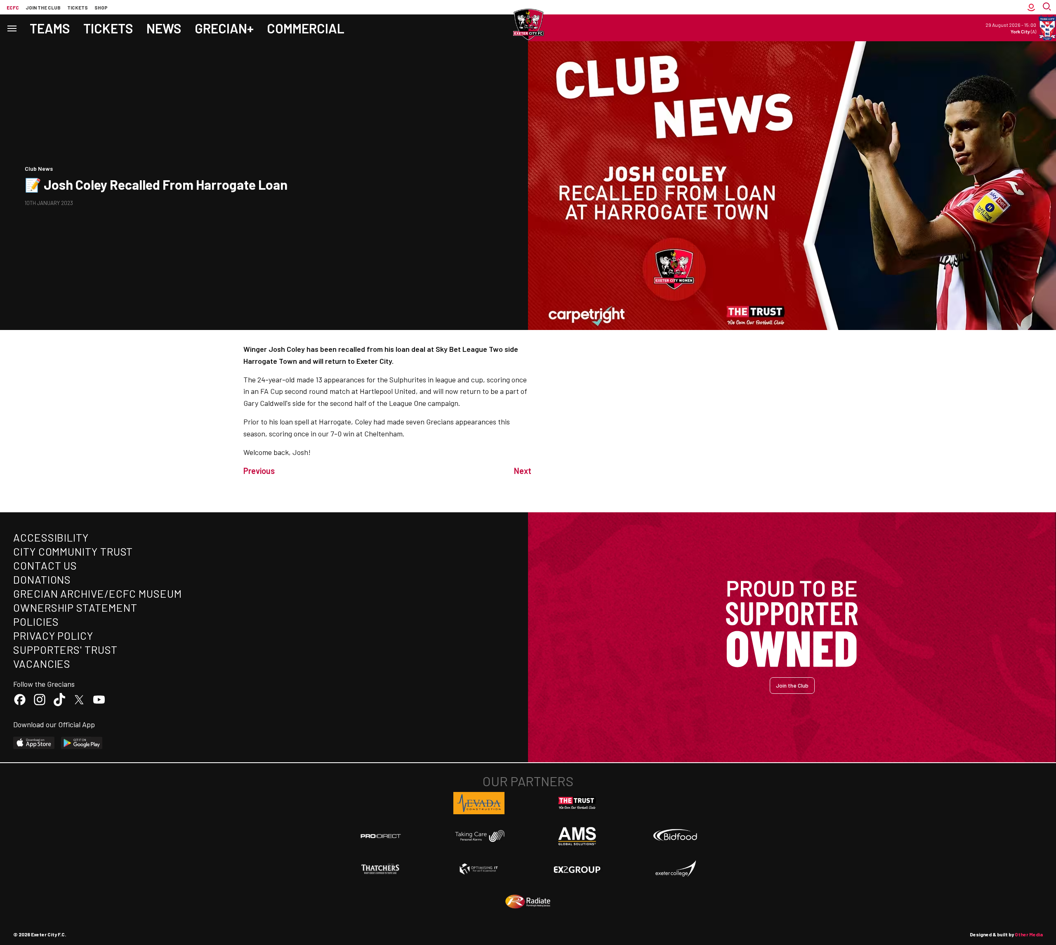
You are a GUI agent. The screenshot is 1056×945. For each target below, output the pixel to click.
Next (522, 471)
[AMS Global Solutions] (577, 836)
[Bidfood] (675, 836)
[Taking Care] (478, 836)
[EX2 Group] (577, 869)
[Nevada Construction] (478, 803)
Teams (50, 28)
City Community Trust (73, 551)
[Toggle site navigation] (11, 27)
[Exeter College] (675, 869)
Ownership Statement (75, 607)
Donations (42, 579)
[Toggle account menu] (1031, 7)
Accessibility (51, 537)
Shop (101, 7)
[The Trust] (577, 803)
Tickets (77, 7)
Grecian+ (224, 28)
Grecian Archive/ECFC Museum (97, 593)
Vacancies (42, 663)
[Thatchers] (380, 869)
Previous (259, 471)
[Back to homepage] (528, 24)
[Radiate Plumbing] (528, 902)
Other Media (1029, 934)
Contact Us (45, 565)
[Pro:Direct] (380, 836)
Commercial (305, 28)
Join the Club (792, 685)
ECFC (13, 7)
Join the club (43, 7)
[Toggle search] (1048, 7)
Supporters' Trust (65, 649)
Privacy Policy (53, 635)
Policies (36, 621)
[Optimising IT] (478, 869)
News (164, 28)
